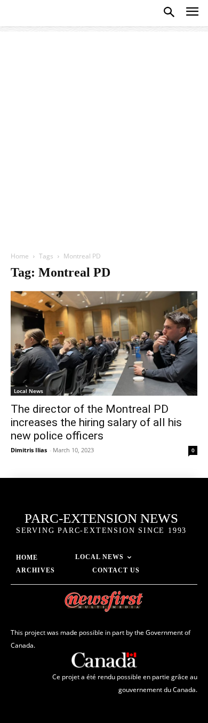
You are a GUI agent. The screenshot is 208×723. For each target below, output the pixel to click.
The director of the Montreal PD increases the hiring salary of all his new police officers (96, 422)
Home (20, 256)
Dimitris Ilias (29, 450)
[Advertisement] (104, 136)
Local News (28, 391)
